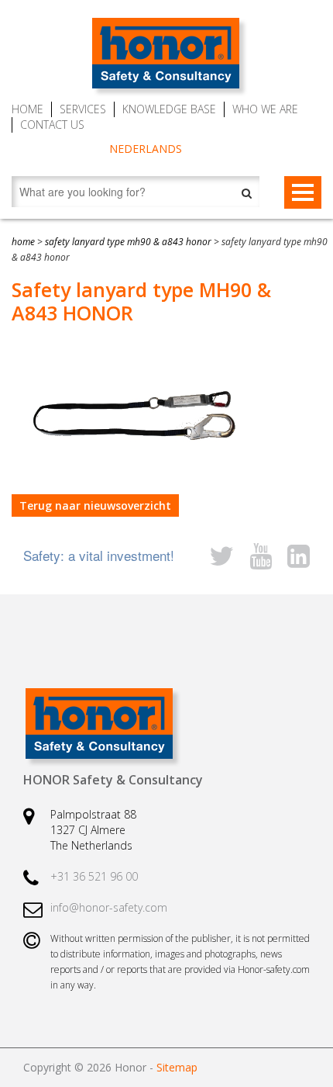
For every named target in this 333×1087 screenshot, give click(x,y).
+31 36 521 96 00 (94, 876)
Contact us (52, 124)
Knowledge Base (169, 109)
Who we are (265, 109)
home (23, 241)
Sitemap (176, 1067)
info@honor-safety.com (108, 907)
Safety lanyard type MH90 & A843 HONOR (128, 241)
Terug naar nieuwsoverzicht (95, 505)
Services (83, 109)
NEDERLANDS (145, 148)
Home (27, 109)
